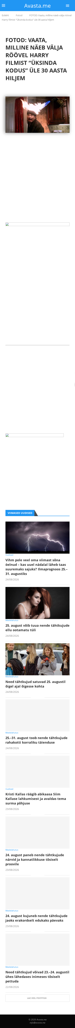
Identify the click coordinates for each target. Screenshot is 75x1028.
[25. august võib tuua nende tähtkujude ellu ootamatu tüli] (37, 603)
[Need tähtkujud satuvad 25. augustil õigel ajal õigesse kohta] (37, 659)
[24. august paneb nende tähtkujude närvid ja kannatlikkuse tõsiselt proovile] (37, 832)
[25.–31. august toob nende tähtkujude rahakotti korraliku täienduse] (37, 715)
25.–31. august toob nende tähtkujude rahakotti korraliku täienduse (36, 740)
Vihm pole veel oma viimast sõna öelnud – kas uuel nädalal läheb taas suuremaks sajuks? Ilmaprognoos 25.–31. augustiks (36, 567)
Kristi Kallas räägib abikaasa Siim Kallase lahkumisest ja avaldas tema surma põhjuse (35, 798)
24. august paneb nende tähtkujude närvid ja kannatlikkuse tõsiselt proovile (34, 859)
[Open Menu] (67, 5)
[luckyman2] (34, 436)
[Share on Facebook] (36, 585)
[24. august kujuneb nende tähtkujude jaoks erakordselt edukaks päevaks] (37, 893)
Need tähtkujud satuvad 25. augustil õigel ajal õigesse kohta (35, 684)
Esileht (5, 15)
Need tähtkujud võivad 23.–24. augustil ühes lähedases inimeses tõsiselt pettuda (37, 976)
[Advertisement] (37, 184)
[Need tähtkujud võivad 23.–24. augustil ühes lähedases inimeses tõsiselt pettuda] (37, 950)
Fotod (19, 15)
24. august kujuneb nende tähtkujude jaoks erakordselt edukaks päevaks (36, 918)
